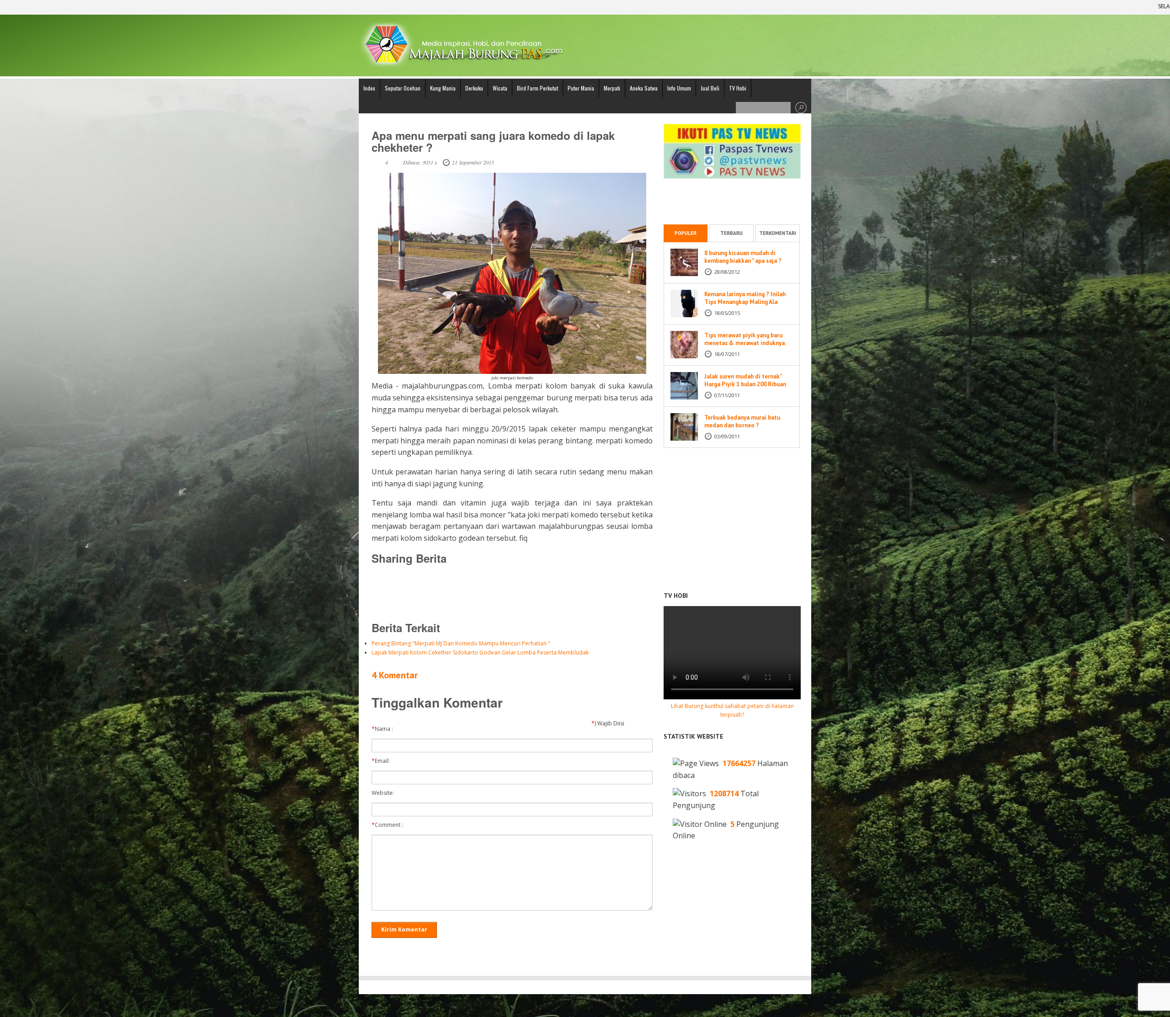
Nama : (384, 729)
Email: (383, 761)
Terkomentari (777, 233)
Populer (686, 233)
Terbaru (731, 233)
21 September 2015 (473, 162)
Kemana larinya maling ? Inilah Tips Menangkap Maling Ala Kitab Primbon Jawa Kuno (745, 302)
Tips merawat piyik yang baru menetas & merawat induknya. (745, 339)
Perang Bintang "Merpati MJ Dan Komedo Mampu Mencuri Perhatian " (461, 643)
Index (369, 88)
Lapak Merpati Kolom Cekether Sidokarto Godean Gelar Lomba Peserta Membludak (480, 652)
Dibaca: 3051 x (420, 162)
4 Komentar (395, 675)
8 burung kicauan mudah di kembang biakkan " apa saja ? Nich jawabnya (743, 260)
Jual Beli (710, 88)
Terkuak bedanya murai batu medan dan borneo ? (742, 421)
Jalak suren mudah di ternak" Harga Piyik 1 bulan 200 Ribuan (745, 380)
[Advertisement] (512, 592)
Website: (385, 793)
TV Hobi (737, 88)
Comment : (389, 825)
